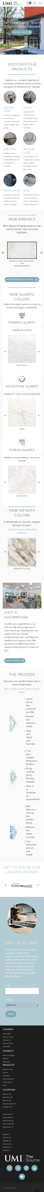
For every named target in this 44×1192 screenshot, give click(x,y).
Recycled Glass (8, 1079)
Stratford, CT (7, 1147)
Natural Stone (8, 1069)
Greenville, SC (8, 1114)
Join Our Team (8, 1037)
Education (6, 1062)
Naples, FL (6, 1134)
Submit (11, 1014)
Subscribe (6, 1046)
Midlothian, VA (8, 1127)
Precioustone (8, 1082)
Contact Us (7, 1040)
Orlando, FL (7, 1137)
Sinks (5, 1085)
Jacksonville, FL (8, 1117)
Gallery (5, 1058)
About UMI (6, 1034)
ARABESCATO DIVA (22, 569)
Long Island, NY (8, 1124)
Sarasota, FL (7, 1144)
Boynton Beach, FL (9, 1104)
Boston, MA (7, 1100)
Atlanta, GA (7, 1094)
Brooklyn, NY (7, 1107)
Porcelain (6, 1076)
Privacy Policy (8, 1043)
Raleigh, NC (7, 1141)
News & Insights (9, 1055)
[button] (40, 3)
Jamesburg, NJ (8, 1120)
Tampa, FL (6, 1150)
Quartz (5, 1072)
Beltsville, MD (8, 1097)
